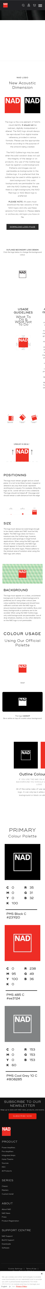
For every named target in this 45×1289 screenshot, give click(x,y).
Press (4, 1217)
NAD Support (7, 1236)
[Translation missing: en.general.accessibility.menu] (40, 5)
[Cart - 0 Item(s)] (34, 5)
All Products (7, 1171)
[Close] (41, 1273)
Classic (5, 1186)
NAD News (6, 1213)
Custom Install (7, 1194)
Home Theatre (7, 1159)
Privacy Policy (21, 1286)
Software (5, 1248)
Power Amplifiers (8, 1148)
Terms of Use (31, 1269)
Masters (5, 1190)
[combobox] (6, 1286)
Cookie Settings (15, 1269)
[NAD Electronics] (5, 5)
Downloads (6, 1244)
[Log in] (28, 5)
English (4, 1287)
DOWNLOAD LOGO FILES (22, 227)
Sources (5, 1163)
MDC (4, 1167)
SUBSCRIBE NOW (22, 1116)
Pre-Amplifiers (7, 1152)
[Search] (23, 5)
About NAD (6, 1209)
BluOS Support (8, 1240)
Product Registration (10, 1221)
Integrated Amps (8, 1155)
